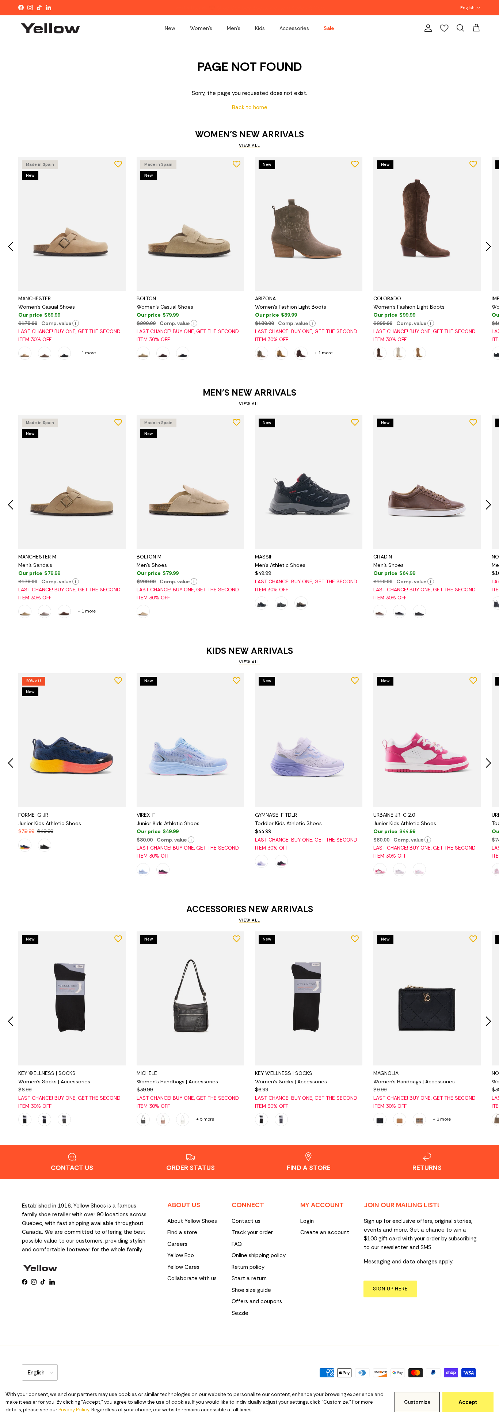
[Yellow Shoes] (50, 28)
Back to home (249, 107)
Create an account (324, 1232)
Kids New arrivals (249, 650)
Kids (260, 28)
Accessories (294, 28)
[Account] (427, 28)
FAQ (237, 1244)
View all (249, 145)
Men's (233, 28)
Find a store (182, 1232)
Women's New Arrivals (249, 134)
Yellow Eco (180, 1255)
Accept (467, 1402)
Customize (417, 1402)
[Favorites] (444, 28)
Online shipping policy (259, 1255)
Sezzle (240, 1313)
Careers (177, 1244)
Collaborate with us (192, 1278)
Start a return (249, 1278)
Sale (329, 28)
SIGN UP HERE (390, 1289)
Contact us (246, 1221)
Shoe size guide (251, 1290)
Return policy (248, 1267)
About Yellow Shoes (192, 1221)
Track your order (252, 1232)
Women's (201, 28)
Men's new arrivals (249, 392)
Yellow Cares (183, 1267)
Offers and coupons (257, 1301)
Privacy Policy (73, 1410)
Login (307, 1221)
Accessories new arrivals (249, 909)
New (170, 28)
